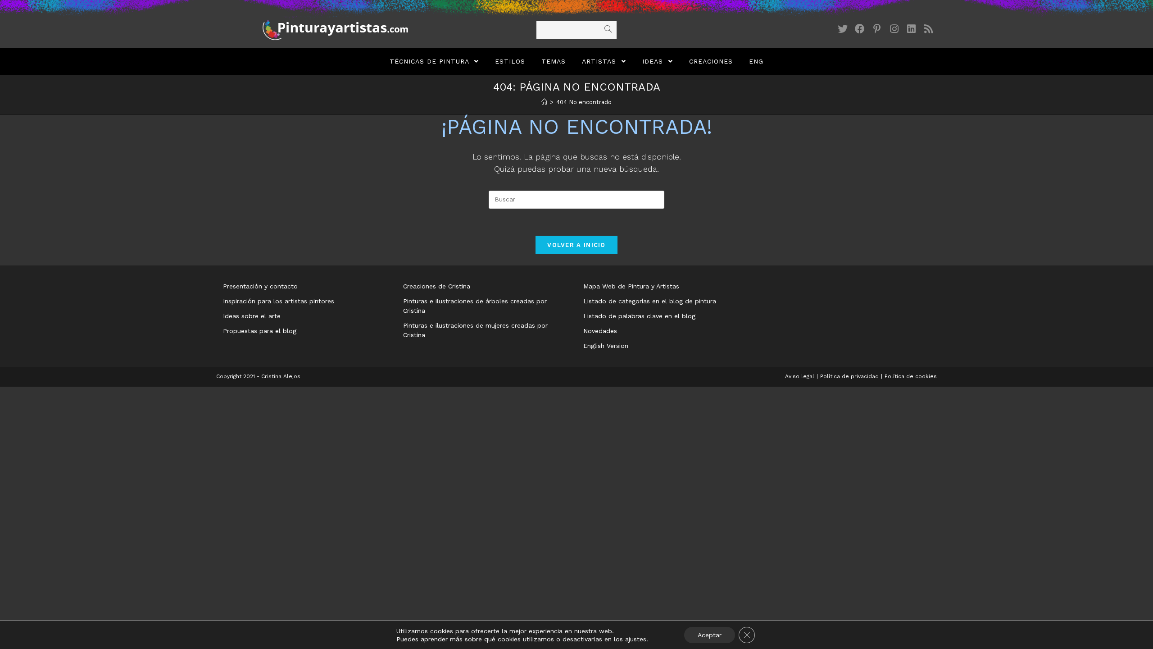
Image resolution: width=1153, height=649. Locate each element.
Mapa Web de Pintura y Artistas (631, 286)
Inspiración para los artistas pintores (278, 301)
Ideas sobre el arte (252, 316)
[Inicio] (544, 102)
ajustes (635, 639)
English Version (605, 345)
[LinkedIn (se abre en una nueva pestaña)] (911, 29)
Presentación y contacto (260, 286)
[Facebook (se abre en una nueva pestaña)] (859, 29)
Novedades (600, 330)
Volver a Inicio (576, 245)
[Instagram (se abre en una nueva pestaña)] (894, 29)
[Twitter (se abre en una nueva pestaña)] (842, 29)
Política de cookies (911, 376)
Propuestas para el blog (259, 330)
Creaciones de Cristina (436, 286)
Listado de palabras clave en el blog (639, 316)
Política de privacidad (849, 376)
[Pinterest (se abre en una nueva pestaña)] (876, 29)
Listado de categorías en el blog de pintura (649, 301)
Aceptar (710, 635)
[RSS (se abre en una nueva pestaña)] (928, 29)
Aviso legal (799, 376)
